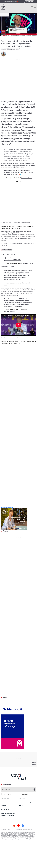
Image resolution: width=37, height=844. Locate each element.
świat (4, 697)
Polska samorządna (26, 802)
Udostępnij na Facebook (7, 507)
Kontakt (4, 819)
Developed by (19, 829)
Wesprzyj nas (5, 809)
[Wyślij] (34, 789)
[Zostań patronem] (14, 825)
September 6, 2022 (26, 178)
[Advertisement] (18, 79)
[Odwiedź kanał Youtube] (18, 825)
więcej (34, 762)
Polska (5, 531)
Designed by (4, 829)
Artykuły (4, 802)
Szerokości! (5, 798)
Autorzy (3, 805)
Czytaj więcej (25, 794)
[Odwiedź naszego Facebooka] (23, 825)
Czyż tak (22, 798)
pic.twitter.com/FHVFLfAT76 (12, 260)
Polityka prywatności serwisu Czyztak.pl (8, 814)
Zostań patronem (29, 1)
